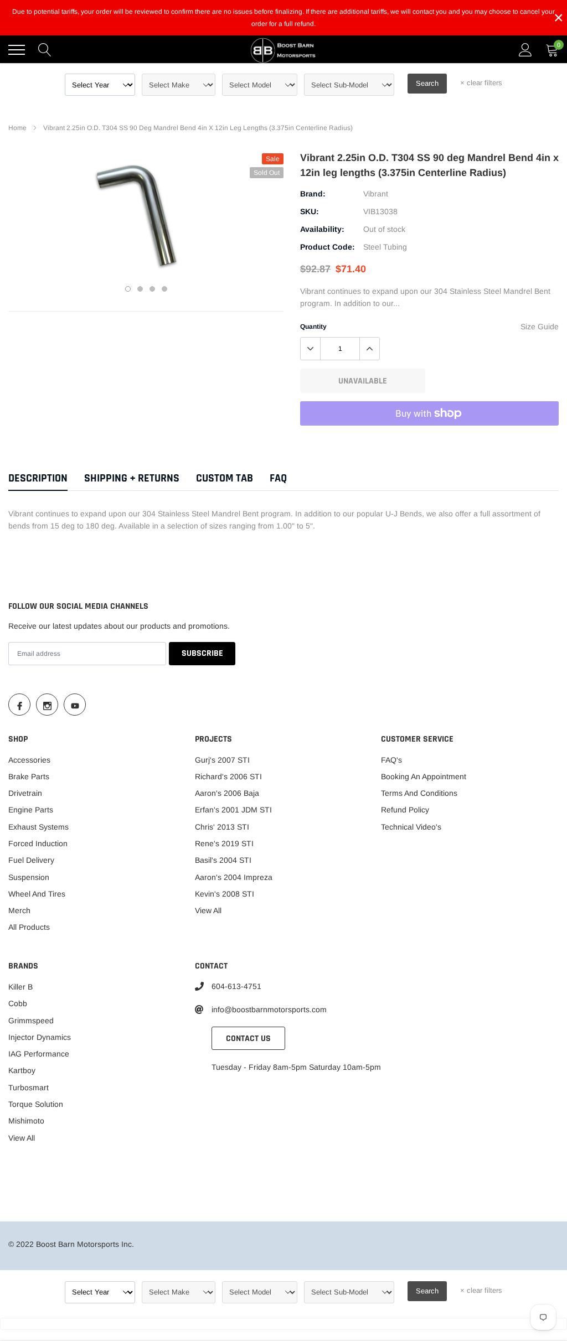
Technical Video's (411, 826)
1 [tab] (128, 289)
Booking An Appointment (423, 776)
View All (208, 910)
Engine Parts (30, 809)
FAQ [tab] (278, 478)
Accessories (29, 759)
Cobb (17, 1003)
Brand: (313, 193)
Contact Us (248, 1038)
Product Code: (327, 246)
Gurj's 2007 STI (222, 759)
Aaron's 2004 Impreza (233, 877)
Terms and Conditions (419, 793)
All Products (29, 927)
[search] (44, 50)
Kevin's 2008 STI (224, 893)
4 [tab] (164, 289)
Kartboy (21, 1070)
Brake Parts (28, 776)
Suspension (28, 877)
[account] (525, 49)
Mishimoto (26, 1120)
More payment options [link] (429, 440)
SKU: (309, 211)
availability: (322, 229)
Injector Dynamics (39, 1037)
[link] (19, 704)
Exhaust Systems (38, 826)
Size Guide (539, 326)
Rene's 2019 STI (224, 843)
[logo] (283, 50)
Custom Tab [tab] (224, 478)
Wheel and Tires (36, 893)
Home (17, 128)
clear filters (481, 83)
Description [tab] (38, 478)
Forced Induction (38, 843)
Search (427, 83)
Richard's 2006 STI (228, 776)
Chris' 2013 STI (222, 826)
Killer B (20, 986)
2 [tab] (140, 289)
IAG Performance (38, 1053)
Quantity (313, 326)
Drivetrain (25, 793)
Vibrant (375, 193)
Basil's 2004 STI (223, 860)
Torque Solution (35, 1104)
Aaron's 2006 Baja (227, 793)
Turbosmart (28, 1087)
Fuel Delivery (31, 860)
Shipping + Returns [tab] (131, 478)
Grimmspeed (31, 1020)
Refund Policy (405, 809)
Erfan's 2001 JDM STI (233, 809)
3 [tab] (152, 289)
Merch (19, 910)
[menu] (16, 50)
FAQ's (391, 759)
